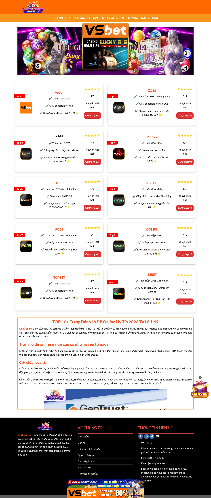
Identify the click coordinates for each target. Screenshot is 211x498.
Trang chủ (61, 18)
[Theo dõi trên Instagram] (146, 436)
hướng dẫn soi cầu (143, 18)
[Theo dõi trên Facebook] (140, 436)
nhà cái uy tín (113, 18)
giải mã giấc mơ (86, 18)
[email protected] (157, 463)
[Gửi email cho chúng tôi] (157, 436)
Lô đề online (24, 434)
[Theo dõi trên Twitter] (151, 436)
